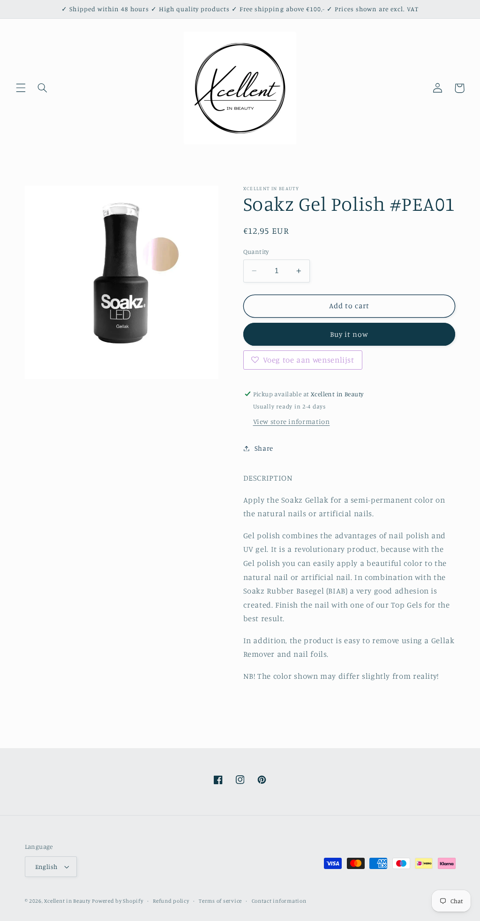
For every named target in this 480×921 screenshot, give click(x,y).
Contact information (279, 901)
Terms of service (220, 901)
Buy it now (349, 334)
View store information (291, 421)
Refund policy (171, 901)
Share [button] (264, 448)
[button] (20, 88)
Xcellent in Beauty (67, 901)
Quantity (256, 251)
